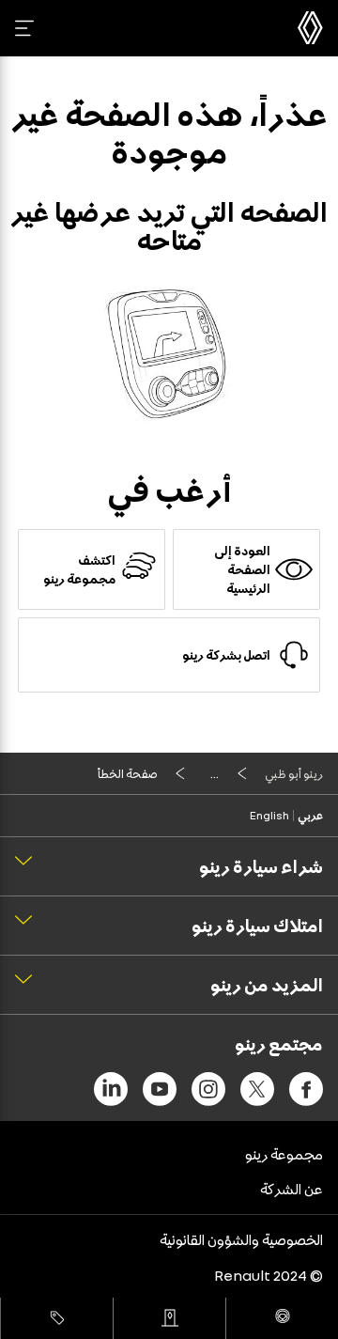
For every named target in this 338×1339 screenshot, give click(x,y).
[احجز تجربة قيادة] (282, 1318)
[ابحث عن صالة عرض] (169, 1318)
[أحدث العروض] (57, 1318)
